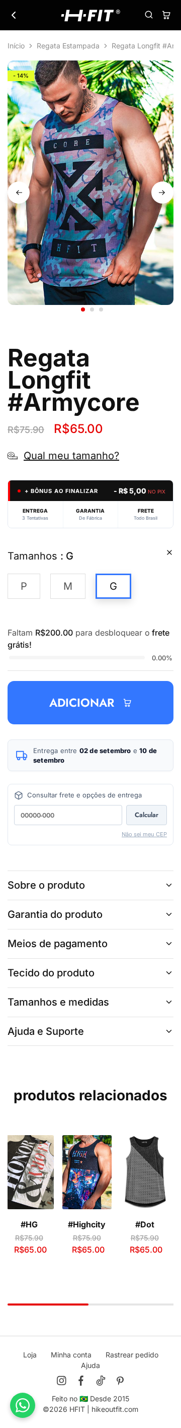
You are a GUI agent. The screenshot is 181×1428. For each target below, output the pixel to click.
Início (16, 45)
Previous (19, 192)
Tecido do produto (51, 973)
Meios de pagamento (58, 944)
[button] (24, 586)
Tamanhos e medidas (58, 1002)
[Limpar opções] (169, 552)
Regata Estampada (68, 45)
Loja (30, 1354)
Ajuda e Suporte (46, 1031)
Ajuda (90, 1365)
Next (162, 192)
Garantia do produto (55, 914)
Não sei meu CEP (144, 834)
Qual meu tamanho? (71, 456)
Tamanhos (40, 556)
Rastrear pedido (132, 1354)
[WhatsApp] (22, 1405)
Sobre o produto (46, 885)
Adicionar (81, 702)
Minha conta (71, 1354)
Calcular (146, 815)
